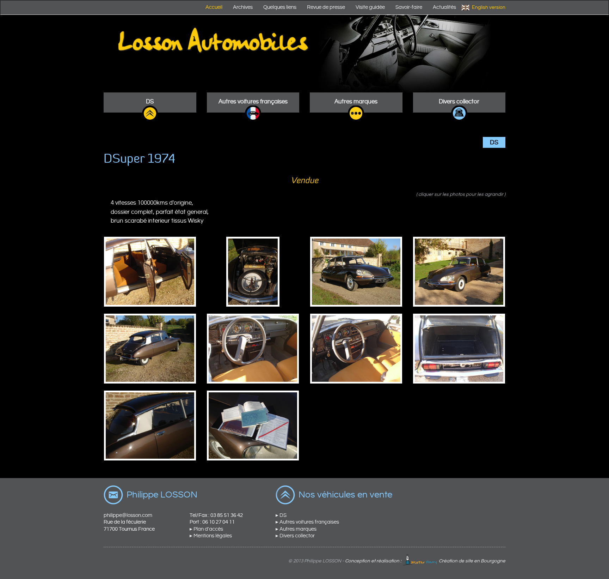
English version (488, 7)
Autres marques (355, 101)
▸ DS (281, 515)
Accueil (213, 7)
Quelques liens (279, 7)
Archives (243, 7)
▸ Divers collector (295, 535)
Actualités (444, 7)
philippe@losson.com (128, 515)
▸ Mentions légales (211, 535)
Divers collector (459, 101)
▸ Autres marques (296, 529)
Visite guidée (370, 7)
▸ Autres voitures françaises (307, 522)
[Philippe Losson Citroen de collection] (304, 53)
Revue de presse (326, 7)
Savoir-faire (408, 7)
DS (150, 101)
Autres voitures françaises (253, 101)
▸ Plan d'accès (206, 529)
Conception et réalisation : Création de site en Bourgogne (425, 561)
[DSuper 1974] (150, 271)
